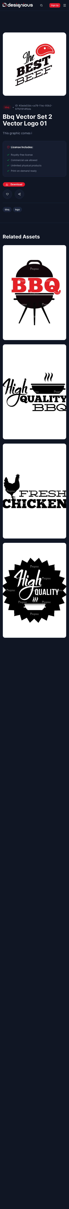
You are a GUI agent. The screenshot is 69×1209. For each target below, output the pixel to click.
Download (16, 184)
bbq (7, 209)
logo (17, 209)
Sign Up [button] (54, 5)
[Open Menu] (64, 5)
